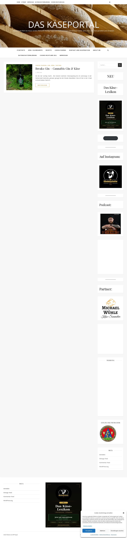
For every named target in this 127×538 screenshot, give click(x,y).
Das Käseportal (63, 24)
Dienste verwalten (87, 526)
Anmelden (102, 454)
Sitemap (23, 2)
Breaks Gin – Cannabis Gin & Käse (57, 68)
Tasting (58, 65)
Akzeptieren (88, 530)
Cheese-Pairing (60, 50)
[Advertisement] (110, 389)
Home (18, 2)
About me (96, 50)
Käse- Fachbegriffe (35, 50)
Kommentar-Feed (104, 462)
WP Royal (15, 534)
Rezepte (49, 50)
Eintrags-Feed (103, 458)
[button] (123, 513)
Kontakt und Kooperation (79, 50)
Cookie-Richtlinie (94, 534)
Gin (49, 65)
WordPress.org (104, 466)
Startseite (21, 50)
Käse (52, 65)
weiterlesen (42, 85)
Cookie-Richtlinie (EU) (57, 2)
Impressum (113, 534)
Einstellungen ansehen (117, 530)
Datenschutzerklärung (104, 534)
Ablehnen (102, 530)
